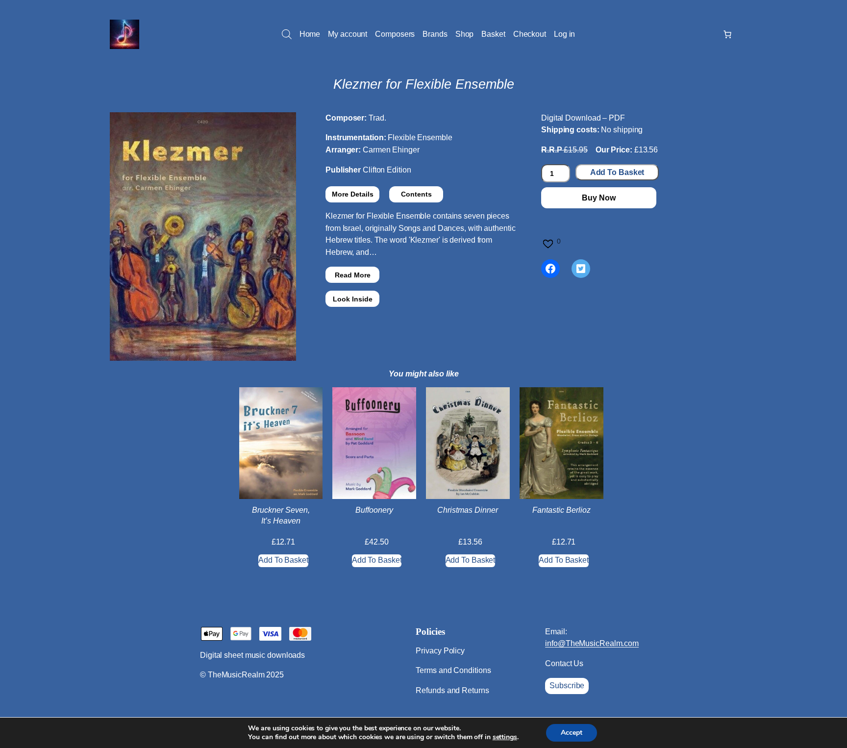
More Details (353, 194)
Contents (416, 194)
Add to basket (617, 172)
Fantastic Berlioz (561, 510)
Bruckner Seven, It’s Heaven (281, 515)
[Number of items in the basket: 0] (727, 34)
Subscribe (566, 685)
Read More (353, 275)
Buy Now (598, 198)
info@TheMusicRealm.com (592, 643)
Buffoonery (374, 510)
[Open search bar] (287, 34)
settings (505, 737)
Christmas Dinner (467, 510)
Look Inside (353, 299)
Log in (564, 34)
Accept (571, 732)
